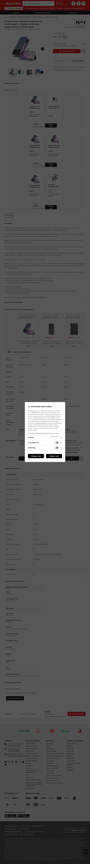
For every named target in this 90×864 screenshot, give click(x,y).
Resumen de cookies (54, 433)
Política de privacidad (33, 433)
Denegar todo (36, 456)
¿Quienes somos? (44, 433)
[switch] (56, 443)
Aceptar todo (54, 456)
